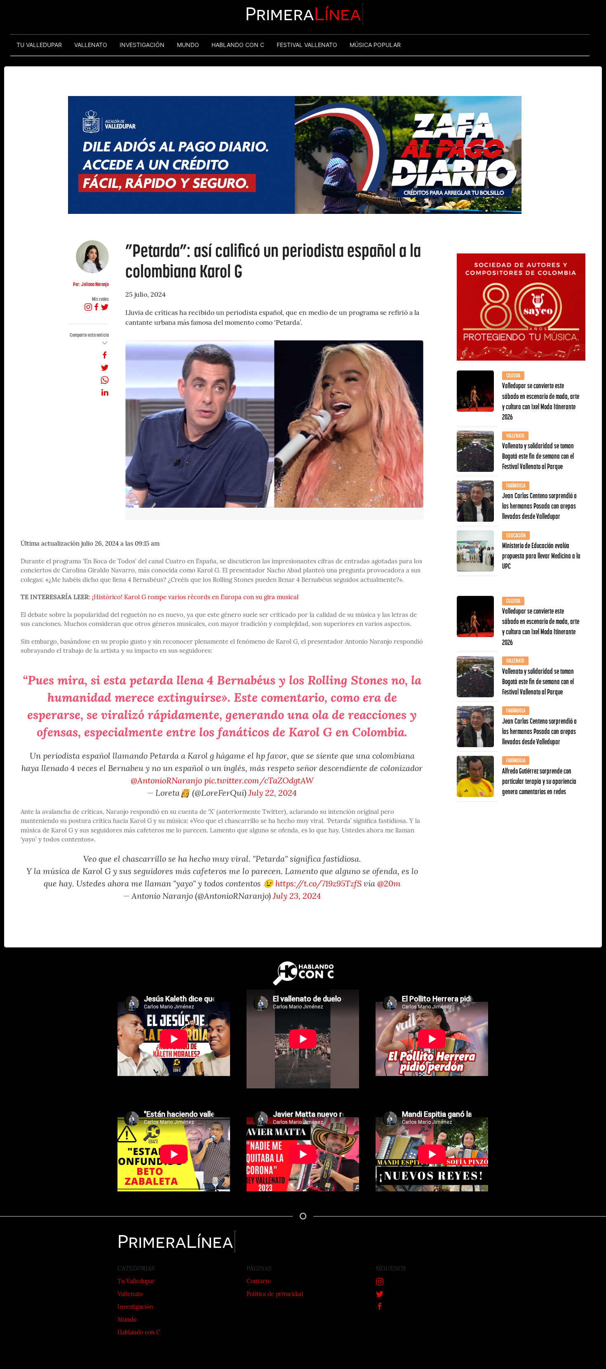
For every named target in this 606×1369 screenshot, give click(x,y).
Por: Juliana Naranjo (91, 284)
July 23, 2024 (297, 897)
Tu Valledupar (136, 1282)
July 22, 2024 (273, 794)
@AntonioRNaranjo (166, 781)
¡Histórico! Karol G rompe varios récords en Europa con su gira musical (195, 598)
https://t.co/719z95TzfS (318, 884)
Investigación (135, 1307)
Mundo (126, 1320)
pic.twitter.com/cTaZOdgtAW (259, 781)
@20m (389, 884)
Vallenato (130, 1295)
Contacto (259, 1282)
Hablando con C (138, 1333)
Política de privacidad (275, 1295)
